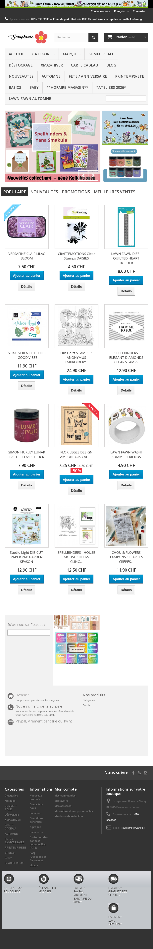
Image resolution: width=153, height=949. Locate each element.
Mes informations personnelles (74, 811)
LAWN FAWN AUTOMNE (30, 98)
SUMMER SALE (101, 54)
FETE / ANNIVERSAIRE (88, 76)
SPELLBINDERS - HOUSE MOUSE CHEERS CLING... (76, 557)
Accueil (16, 54)
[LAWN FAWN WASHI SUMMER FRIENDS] (126, 425)
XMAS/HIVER (52, 65)
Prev (83, 175)
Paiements (36, 832)
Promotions (76, 192)
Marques (71, 54)
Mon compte (66, 789)
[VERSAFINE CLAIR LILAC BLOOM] (27, 227)
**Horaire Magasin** (67, 87)
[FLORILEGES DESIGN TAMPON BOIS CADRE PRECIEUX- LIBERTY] (76, 425)
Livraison (35, 813)
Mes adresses (63, 805)
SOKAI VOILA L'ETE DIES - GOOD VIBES (26, 355)
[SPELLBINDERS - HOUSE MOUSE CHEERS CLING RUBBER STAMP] (76, 526)
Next (93, 175)
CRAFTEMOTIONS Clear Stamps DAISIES (76, 255)
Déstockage (21, 65)
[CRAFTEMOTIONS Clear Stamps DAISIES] (76, 227)
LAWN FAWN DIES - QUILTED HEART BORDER (126, 258)
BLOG (111, 65)
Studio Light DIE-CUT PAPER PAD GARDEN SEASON (26, 557)
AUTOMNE (51, 76)
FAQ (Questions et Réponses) (38, 857)
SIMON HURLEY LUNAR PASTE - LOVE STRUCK (26, 454)
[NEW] (125, 127)
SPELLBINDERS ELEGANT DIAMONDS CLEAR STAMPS (126, 357)
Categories (43, 54)
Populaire (14, 192)
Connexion (139, 11)
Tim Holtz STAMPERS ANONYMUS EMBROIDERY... (76, 357)
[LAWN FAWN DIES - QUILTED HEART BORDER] (126, 227)
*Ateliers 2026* (111, 87)
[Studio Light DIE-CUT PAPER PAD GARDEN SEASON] (27, 526)
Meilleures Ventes (114, 192)
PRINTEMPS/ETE (129, 76)
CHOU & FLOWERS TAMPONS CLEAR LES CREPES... (126, 557)
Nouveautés (44, 192)
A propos (35, 827)
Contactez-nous (100, 11)
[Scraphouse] (27, 37)
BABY (33, 87)
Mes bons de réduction (69, 816)
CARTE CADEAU (84, 65)
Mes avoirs (61, 800)
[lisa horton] (77, 647)
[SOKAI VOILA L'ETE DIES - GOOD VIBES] (27, 326)
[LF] (76, 4)
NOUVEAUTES (21, 76)
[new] (52, 146)
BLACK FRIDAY (14, 863)
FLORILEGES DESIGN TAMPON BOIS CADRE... (76, 454)
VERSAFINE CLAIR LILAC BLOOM (26, 255)
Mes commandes (65, 795)
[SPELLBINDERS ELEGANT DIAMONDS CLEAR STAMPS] (126, 326)
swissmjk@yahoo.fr (134, 827)
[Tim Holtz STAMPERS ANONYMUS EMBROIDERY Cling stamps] (76, 326)
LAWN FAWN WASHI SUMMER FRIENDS (126, 454)
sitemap (34, 865)
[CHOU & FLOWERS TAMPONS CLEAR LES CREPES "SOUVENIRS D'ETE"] (126, 526)
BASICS (15, 87)
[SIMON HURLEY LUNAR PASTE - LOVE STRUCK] (27, 425)
